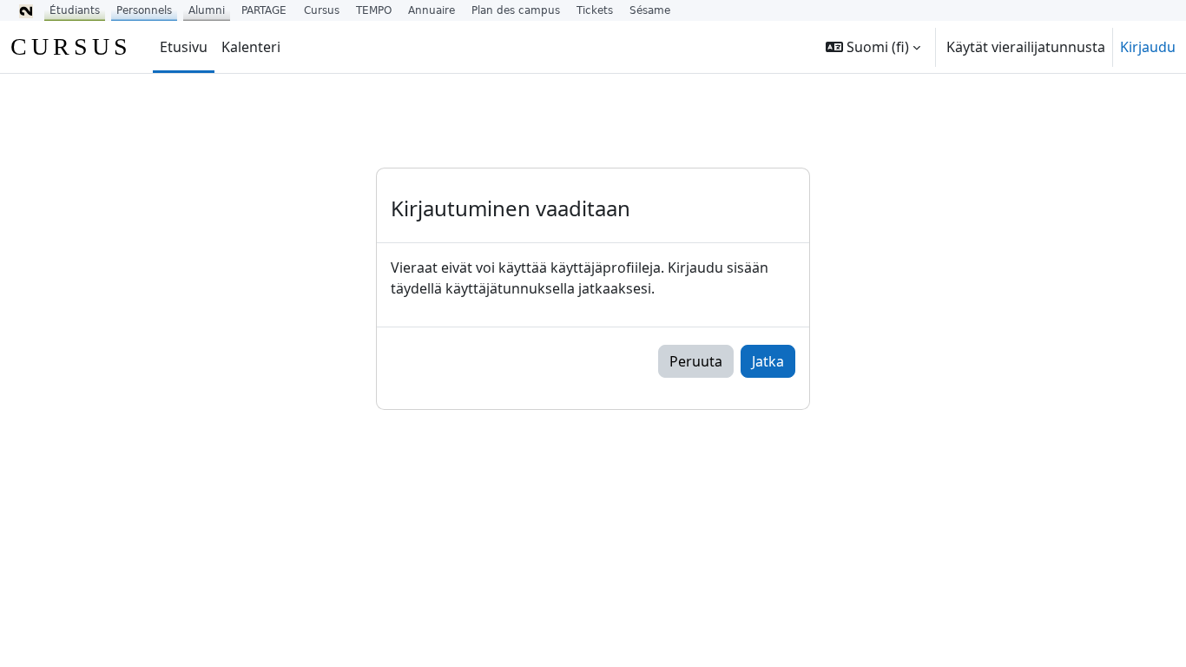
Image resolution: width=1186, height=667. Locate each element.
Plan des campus (515, 10)
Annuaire (431, 10)
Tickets (595, 10)
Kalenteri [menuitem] (250, 46)
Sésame (649, 10)
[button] (873, 47)
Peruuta (695, 361)
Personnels (144, 10)
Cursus (321, 10)
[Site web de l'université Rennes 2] (26, 10)
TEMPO (374, 10)
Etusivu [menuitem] (184, 46)
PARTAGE (264, 10)
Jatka (768, 361)
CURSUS (71, 46)
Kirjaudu (1148, 46)
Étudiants (74, 10)
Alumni (206, 10)
